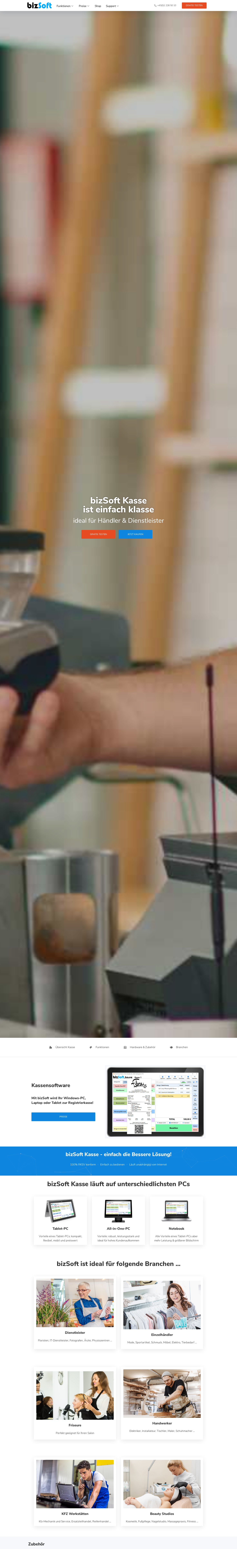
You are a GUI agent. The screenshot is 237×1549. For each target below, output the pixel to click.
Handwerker (162, 1423)
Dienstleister (75, 1332)
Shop (98, 6)
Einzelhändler (162, 1334)
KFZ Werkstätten (75, 1514)
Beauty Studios (162, 1514)
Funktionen (63, 6)
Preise (82, 6)
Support (111, 6)
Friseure (75, 1425)
